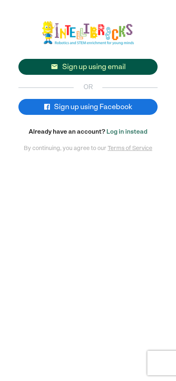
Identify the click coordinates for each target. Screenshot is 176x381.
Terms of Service (130, 148)
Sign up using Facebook (92, 106)
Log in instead (126, 131)
